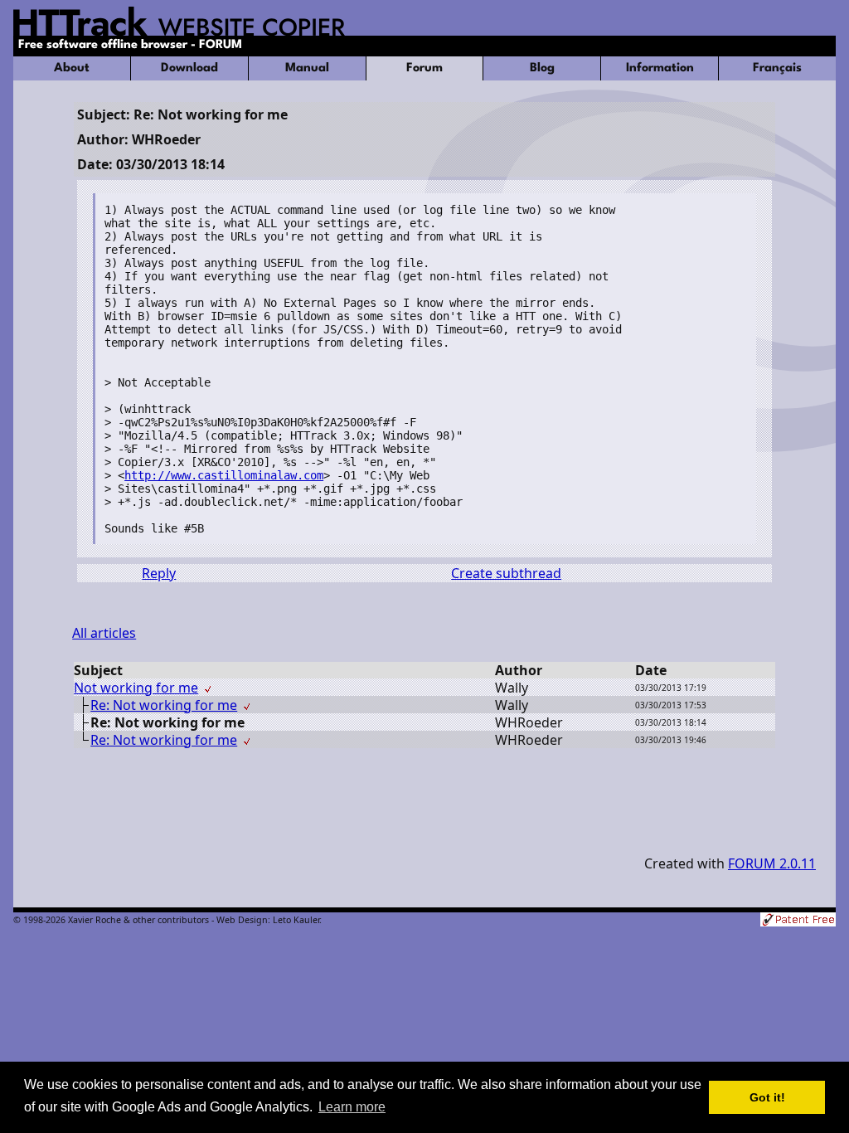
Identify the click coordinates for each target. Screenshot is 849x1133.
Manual (307, 68)
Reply (159, 573)
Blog (542, 68)
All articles (104, 633)
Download (189, 68)
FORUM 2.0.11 (772, 863)
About (72, 68)
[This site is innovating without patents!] (798, 921)
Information (660, 68)
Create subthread (506, 573)
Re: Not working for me (163, 705)
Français (777, 68)
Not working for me (136, 687)
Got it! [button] (767, 1097)
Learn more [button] (352, 1107)
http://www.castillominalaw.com (223, 475)
